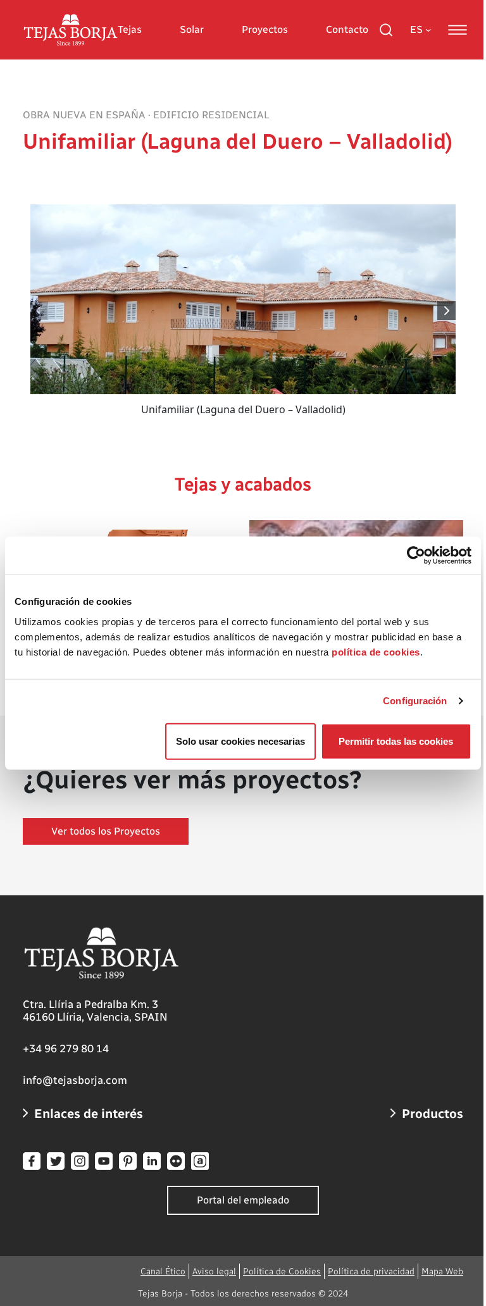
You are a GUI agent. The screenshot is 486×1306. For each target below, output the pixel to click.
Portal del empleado (243, 1200)
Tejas (130, 29)
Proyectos (265, 29)
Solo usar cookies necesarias (240, 740)
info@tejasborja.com (75, 1080)
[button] (447, 311)
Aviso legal (214, 1271)
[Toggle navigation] (457, 29)
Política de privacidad (371, 1271)
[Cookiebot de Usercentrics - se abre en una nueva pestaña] (416, 555)
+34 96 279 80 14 (66, 1048)
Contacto (347, 29)
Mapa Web (442, 1271)
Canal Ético (162, 1271)
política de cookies (376, 651)
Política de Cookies (282, 1271)
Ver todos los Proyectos (105, 831)
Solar (192, 29)
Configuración (415, 700)
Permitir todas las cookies (396, 740)
